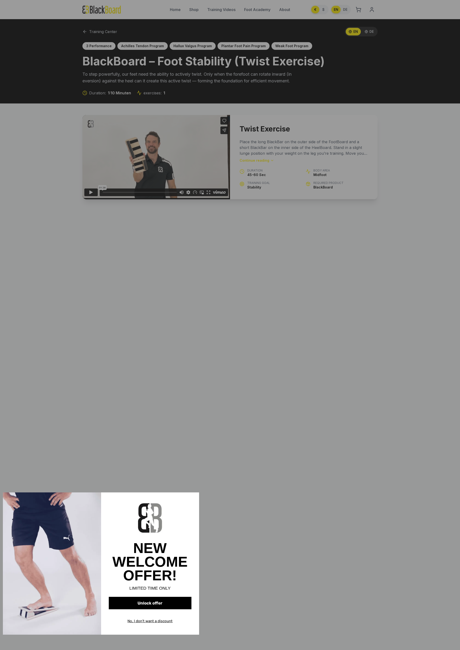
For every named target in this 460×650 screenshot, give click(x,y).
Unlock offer (150, 603)
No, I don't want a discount (149, 621)
